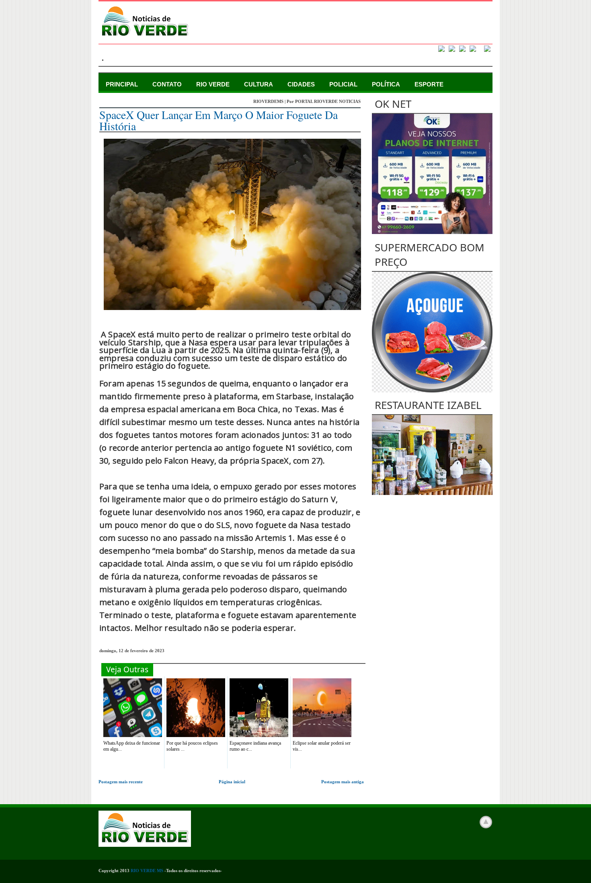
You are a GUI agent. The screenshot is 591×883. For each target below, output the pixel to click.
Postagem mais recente (120, 781)
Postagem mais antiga (342, 781)
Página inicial (232, 781)
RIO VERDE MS (147, 870)
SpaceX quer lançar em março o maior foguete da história (218, 120)
